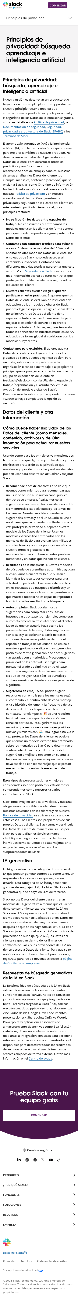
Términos (26, 1261)
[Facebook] (35, 1161)
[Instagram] (27, 1161)
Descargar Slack (13, 1252)
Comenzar (58, 5)
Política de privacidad (49, 122)
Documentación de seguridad (24, 127)
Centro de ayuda (40, 1058)
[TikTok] (59, 1161)
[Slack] (12, 5)
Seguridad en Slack (38, 271)
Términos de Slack (15, 136)
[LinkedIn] (19, 1161)
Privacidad (9, 1261)
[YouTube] (51, 1161)
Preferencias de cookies (52, 1261)
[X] (43, 1161)
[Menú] (72, 5)
